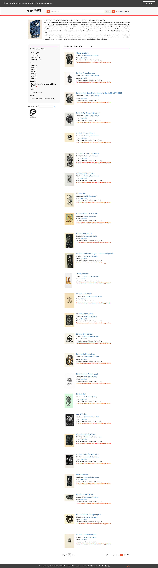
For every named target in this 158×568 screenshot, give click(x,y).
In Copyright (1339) (36, 92)
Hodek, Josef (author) (90, 236)
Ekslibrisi (84, 58)
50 (124, 555)
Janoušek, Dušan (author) (91, 356)
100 (128, 555)
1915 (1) (33, 73)
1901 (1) (33, 69)
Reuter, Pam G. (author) (91, 256)
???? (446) (34, 66)
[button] (53, 3)
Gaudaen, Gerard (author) (91, 75)
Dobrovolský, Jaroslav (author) (93, 296)
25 (121, 555)
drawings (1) (34, 55)
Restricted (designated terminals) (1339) (43, 98)
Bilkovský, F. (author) (90, 537)
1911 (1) (33, 71)
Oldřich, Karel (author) (90, 196)
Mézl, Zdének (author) (90, 376)
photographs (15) (36, 59)
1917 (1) (33, 75)
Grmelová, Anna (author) (91, 55)
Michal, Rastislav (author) (91, 417)
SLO (117, 11)
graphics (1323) (35, 57)
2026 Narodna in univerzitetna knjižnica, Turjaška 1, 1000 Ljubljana (77, 565)
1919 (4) (33, 77)
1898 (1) (33, 67)
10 (118, 555)
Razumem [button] (149, 3)
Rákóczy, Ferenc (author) (91, 276)
